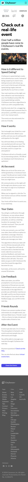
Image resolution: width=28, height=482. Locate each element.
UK (20, 397)
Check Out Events (11, 365)
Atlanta (13, 458)
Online (4, 397)
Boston (13, 426)
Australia (22, 399)
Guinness (5, 401)
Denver (13, 454)
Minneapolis (15, 449)
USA (20, 392)
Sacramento (15, 411)
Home (4, 392)
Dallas (13, 442)
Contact (5, 406)
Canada (22, 395)
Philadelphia (15, 424)
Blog (3, 415)
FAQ (3, 411)
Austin (13, 438)
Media (4, 399)
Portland (14, 451)
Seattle (13, 422)
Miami (13, 429)
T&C (3, 404)
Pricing (4, 413)
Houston (14, 440)
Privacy (4, 408)
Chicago (13, 420)
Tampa (13, 436)
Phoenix (13, 456)
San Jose (14, 413)
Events (4, 395)
